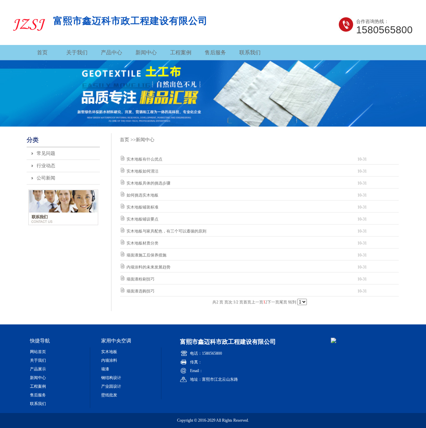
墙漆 (105, 369)
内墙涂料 (109, 360)
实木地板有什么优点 (144, 159)
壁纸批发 (109, 395)
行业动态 (46, 165)
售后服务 (215, 52)
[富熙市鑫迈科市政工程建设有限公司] (29, 36)
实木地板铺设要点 (142, 219)
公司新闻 (46, 178)
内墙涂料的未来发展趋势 (148, 267)
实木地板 (109, 351)
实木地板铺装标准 (142, 207)
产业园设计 (111, 386)
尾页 (283, 302)
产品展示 (38, 369)
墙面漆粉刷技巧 (140, 279)
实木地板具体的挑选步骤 (148, 183)
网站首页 (38, 351)
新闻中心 (146, 52)
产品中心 (111, 52)
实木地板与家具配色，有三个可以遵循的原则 (166, 231)
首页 (42, 52)
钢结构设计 (111, 377)
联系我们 (250, 52)
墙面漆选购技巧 (140, 291)
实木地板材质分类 (142, 243)
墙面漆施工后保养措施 (146, 255)
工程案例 (180, 52)
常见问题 (46, 153)
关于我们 (77, 52)
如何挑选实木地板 (142, 195)
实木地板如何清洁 (142, 171)
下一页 (273, 302)
